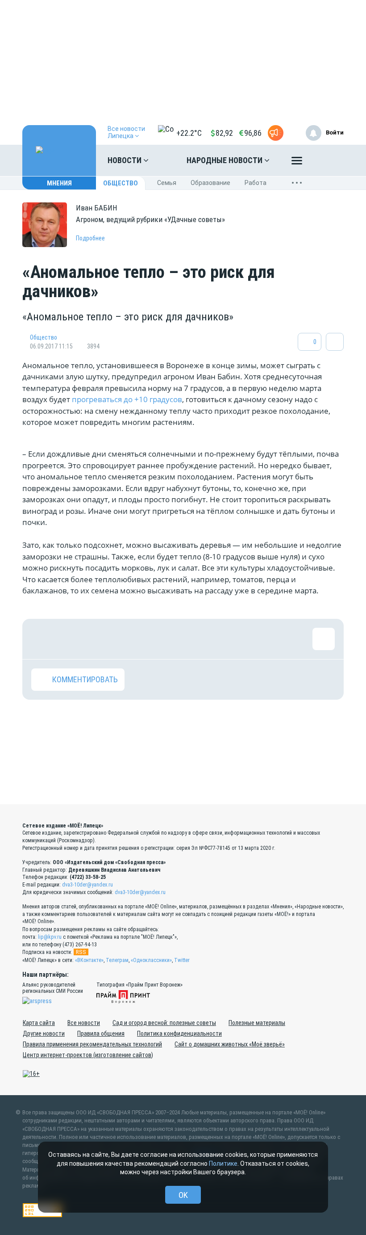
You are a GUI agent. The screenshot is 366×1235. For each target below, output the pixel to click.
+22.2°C (189, 133)
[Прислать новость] (275, 133)
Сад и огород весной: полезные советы (164, 1022)
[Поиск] (328, 160)
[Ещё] (296, 162)
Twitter (182, 960)
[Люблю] (100, 639)
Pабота (255, 182)
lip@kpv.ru (50, 937)
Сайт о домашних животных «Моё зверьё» (230, 1044)
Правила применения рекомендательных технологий (92, 1044)
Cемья (166, 182)
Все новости (83, 1022)
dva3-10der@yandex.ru (87, 885)
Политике (223, 1163)
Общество (120, 183)
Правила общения (101, 1033)
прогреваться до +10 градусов (127, 399)
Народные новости (225, 160)
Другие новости (44, 1033)
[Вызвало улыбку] (71, 639)
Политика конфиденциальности (179, 1033)
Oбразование (210, 182)
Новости (125, 160)
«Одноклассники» (151, 960)
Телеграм (117, 960)
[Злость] (187, 639)
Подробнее (90, 238)
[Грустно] (158, 639)
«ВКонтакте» (89, 960)
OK (183, 1195)
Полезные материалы (257, 1022)
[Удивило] (129, 639)
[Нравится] (42, 639)
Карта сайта (39, 1022)
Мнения (59, 183)
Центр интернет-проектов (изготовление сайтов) (88, 1055)
